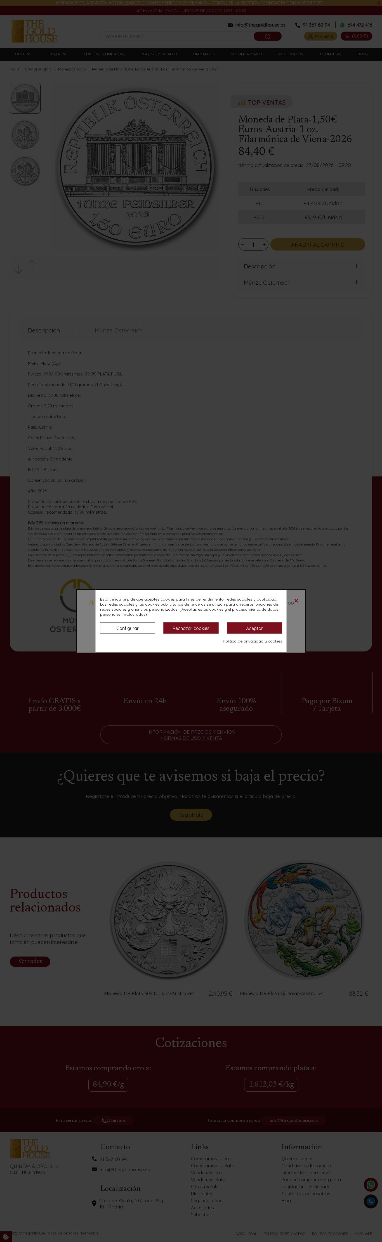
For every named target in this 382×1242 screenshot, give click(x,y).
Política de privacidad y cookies (252, 641)
